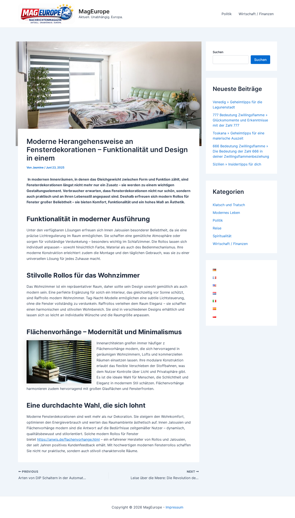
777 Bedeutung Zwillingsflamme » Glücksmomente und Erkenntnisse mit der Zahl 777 (240, 120)
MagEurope (94, 11)
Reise (217, 228)
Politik (227, 14)
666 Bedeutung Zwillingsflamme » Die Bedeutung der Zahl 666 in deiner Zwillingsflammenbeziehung (241, 151)
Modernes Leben (226, 212)
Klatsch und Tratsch (229, 205)
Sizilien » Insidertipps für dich (237, 164)
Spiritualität (222, 236)
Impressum (174, 507)
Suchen (218, 52)
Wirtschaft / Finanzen (256, 14)
